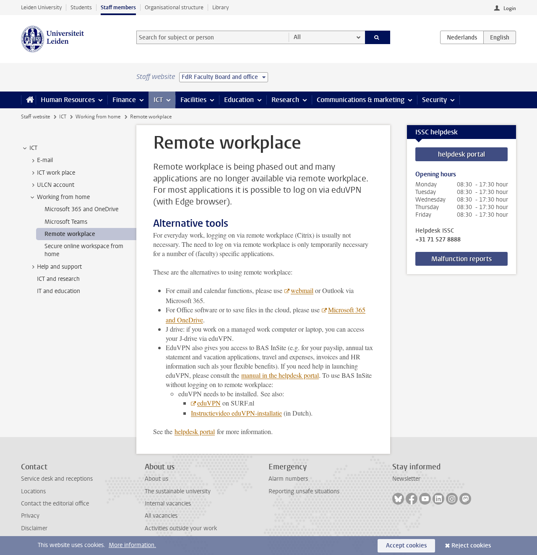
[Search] (378, 37)
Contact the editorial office (55, 504)
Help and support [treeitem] (59, 267)
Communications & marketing (360, 99)
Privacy (30, 516)
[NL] (462, 37)
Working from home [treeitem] (63, 197)
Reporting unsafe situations (303, 491)
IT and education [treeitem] (58, 291)
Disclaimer (34, 528)
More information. (132, 545)
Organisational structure (174, 7)
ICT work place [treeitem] (56, 173)
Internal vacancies (168, 504)
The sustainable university (178, 491)
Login (509, 8)
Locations (33, 491)
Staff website (35, 116)
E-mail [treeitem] (45, 160)
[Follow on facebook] (411, 499)
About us (156, 479)
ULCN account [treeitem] (55, 185)
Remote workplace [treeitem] (69, 234)
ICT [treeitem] (33, 148)
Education (239, 99)
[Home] (28, 100)
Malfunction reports (461, 258)
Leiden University (41, 7)
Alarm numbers (288, 479)
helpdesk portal (461, 154)
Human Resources (68, 99)
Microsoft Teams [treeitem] (65, 222)
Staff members (118, 7)
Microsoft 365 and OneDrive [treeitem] (81, 209)
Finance (124, 99)
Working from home (98, 116)
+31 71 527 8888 (438, 239)
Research (285, 99)
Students (81, 7)
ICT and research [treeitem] (58, 279)
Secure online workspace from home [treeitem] (83, 250)
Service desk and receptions (57, 479)
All (297, 37)
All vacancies (161, 516)
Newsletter (406, 479)
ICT (158, 99)
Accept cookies (406, 546)
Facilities (193, 99)
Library (220, 7)
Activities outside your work (181, 528)
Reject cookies (471, 546)
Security (434, 99)
